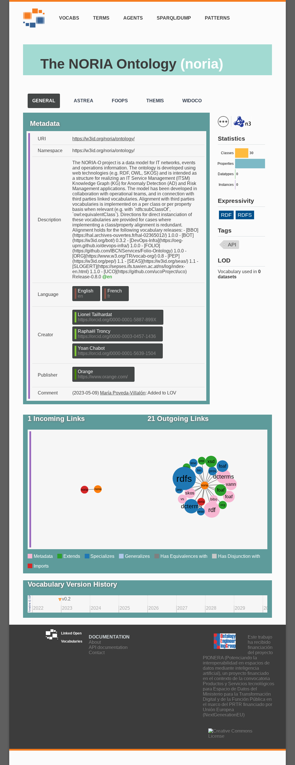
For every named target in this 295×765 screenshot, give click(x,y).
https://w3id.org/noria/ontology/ (103, 138)
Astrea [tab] (83, 100)
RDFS (245, 215)
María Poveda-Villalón (122, 392)
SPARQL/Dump (174, 18)
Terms (101, 18)
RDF (226, 215)
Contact (97, 652)
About (95, 642)
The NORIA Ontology (131, 63)
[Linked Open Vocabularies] (35, 21)
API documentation (108, 647)
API (232, 245)
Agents (133, 18)
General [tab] (43, 100)
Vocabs (69, 18)
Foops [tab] (120, 100)
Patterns (217, 18)
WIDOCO (162, 116)
